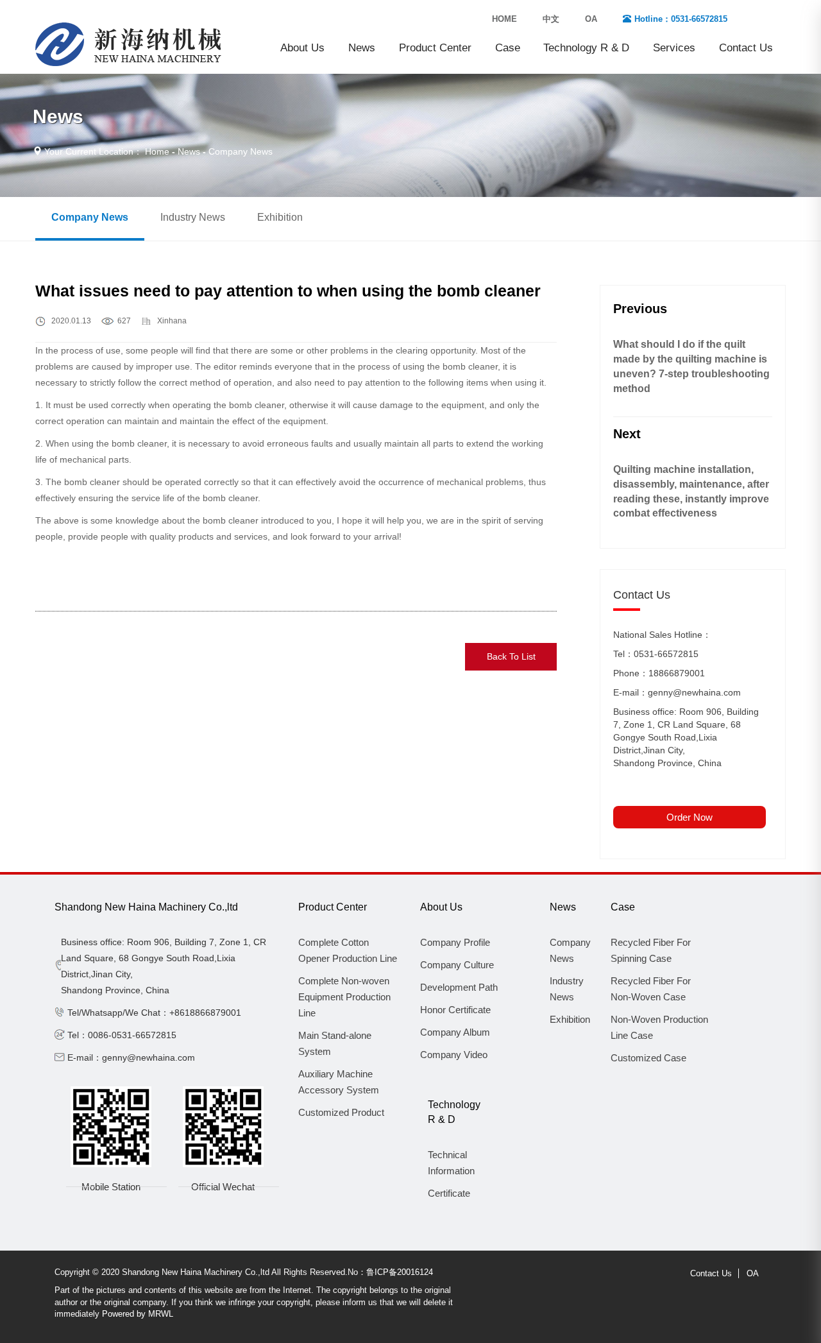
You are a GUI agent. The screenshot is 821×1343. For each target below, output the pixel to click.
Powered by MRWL (137, 1314)
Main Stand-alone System (334, 1043)
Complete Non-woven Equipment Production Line (344, 996)
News (361, 48)
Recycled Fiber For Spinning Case (651, 950)
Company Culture (457, 964)
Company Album (455, 1032)
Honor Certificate (455, 1009)
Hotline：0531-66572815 (680, 19)
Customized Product (341, 1112)
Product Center (435, 48)
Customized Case (648, 1057)
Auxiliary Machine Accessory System (338, 1081)
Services (674, 48)
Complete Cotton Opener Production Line (347, 950)
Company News (89, 217)
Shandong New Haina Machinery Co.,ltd (146, 907)
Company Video (453, 1054)
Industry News (192, 217)
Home (157, 151)
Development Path (459, 987)
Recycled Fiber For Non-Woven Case (651, 988)
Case (507, 48)
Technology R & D (586, 48)
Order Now (689, 817)
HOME (504, 19)
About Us (302, 48)
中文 (551, 19)
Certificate (449, 1193)
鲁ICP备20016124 (399, 1272)
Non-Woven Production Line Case (659, 1027)
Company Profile (455, 942)
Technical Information (451, 1162)
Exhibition (280, 217)
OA (591, 19)
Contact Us (746, 48)
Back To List (511, 656)
